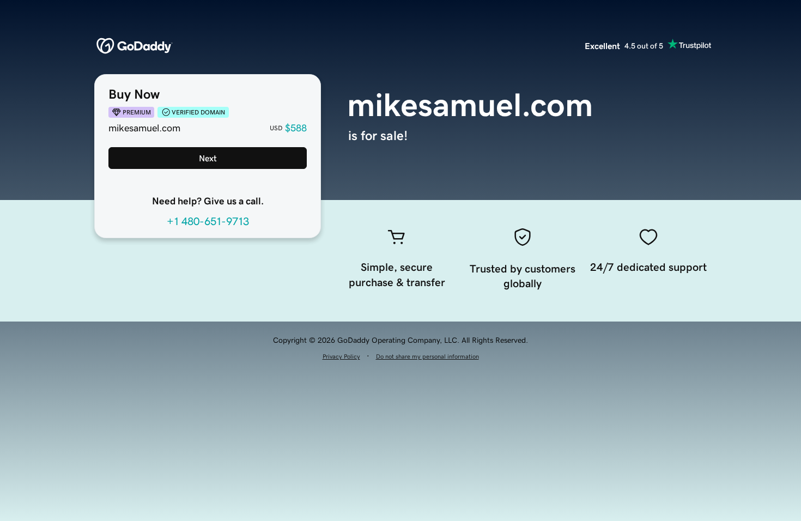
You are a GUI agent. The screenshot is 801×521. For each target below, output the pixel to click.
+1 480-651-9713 (208, 221)
